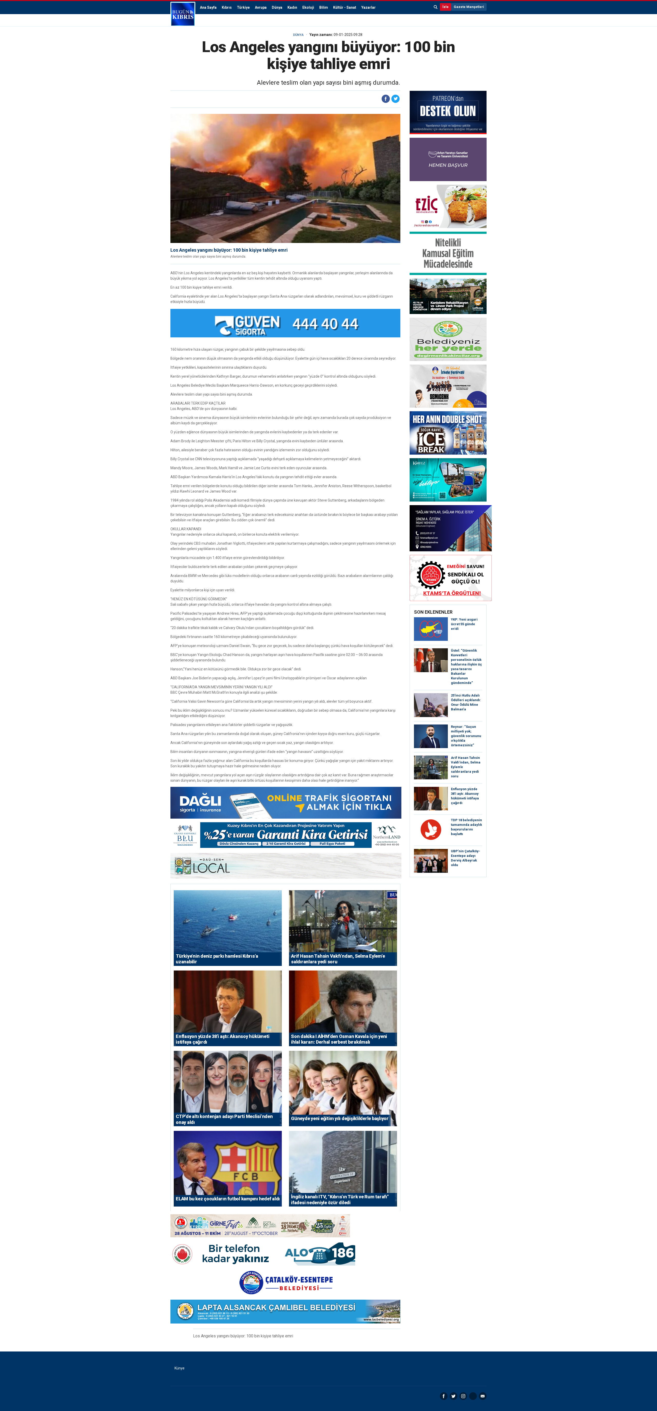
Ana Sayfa (208, 7)
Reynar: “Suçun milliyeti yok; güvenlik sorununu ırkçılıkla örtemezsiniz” (466, 736)
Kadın (292, 7)
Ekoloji (308, 7)
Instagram (463, 1396)
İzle (445, 7)
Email (483, 1396)
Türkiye (243, 7)
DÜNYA (298, 35)
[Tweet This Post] (395, 99)
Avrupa (261, 7)
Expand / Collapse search (436, 7)
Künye (180, 1368)
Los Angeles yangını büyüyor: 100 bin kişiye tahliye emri (229, 250)
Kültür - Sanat (344, 7)
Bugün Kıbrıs (182, 14)
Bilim (323, 7)
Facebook (444, 1396)
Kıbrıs (227, 7)
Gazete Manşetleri (469, 7)
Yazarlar (368, 7)
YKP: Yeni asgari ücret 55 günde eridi (464, 624)
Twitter (453, 1396)
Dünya (277, 7)
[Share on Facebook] (386, 99)
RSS (473, 1396)
